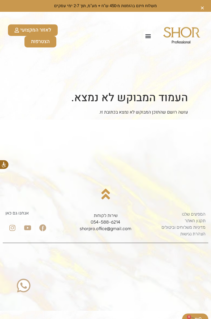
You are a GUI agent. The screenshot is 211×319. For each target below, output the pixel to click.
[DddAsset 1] (42, 228)
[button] (147, 35)
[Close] (202, 5)
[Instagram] (12, 228)
